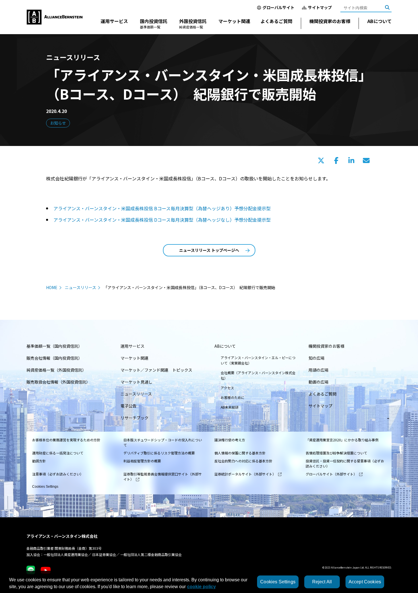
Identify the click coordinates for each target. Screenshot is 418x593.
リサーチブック (134, 418)
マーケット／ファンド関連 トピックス (156, 370)
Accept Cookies (365, 581)
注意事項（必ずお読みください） (57, 473)
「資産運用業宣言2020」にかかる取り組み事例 (342, 439)
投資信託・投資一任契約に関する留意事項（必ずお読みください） (345, 463)
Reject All (322, 581)
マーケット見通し (136, 382)
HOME (51, 287)
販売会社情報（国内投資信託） (54, 358)
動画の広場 (318, 382)
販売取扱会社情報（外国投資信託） (58, 382)
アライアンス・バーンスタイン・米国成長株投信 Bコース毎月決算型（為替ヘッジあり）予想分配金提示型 (162, 208)
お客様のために (233, 397)
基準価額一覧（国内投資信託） (54, 346)
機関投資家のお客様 (329, 21)
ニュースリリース (80, 287)
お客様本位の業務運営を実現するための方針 (66, 439)
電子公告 (128, 406)
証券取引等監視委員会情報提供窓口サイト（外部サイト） (162, 476)
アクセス (227, 387)
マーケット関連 (234, 21)
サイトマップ (320, 7)
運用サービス (114, 21)
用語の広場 (318, 370)
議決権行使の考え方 (229, 439)
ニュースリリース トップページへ (209, 250)
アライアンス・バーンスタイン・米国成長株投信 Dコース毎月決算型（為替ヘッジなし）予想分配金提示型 (162, 219)
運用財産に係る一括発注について (57, 452)
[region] (209, 582)
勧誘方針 (39, 460)
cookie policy (201, 586)
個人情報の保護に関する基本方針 (240, 452)
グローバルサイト (278, 7)
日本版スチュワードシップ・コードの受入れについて (162, 442)
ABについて (379, 21)
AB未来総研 (230, 407)
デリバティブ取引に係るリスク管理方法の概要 (159, 452)
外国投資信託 (192, 23)
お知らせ (58, 123)
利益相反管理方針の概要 (142, 460)
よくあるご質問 (276, 21)
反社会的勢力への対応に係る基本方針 (243, 460)
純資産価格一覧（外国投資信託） (56, 370)
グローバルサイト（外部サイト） (331, 473)
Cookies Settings (45, 487)
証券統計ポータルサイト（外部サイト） (245, 473)
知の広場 (316, 358)
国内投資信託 (153, 23)
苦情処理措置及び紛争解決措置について (336, 452)
